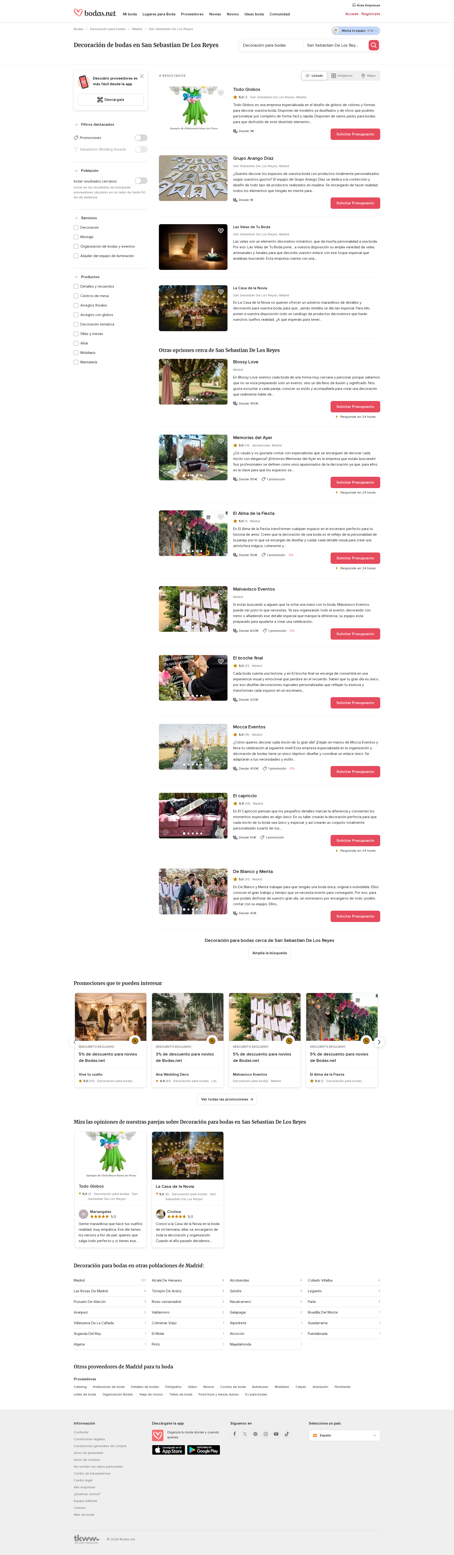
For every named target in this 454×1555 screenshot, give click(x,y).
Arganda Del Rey (87, 1333)
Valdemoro (161, 1312)
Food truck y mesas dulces (219, 1394)
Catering (80, 1387)
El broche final (248, 658)
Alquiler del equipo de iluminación (107, 256)
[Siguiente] (379, 1042)
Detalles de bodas (145, 1387)
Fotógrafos (173, 1387)
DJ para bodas (256, 1394)
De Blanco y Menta (253, 871)
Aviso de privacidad (88, 1453)
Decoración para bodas (108, 29)
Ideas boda (254, 14)
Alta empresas (84, 1487)
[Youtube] (276, 1434)
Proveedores (192, 14)
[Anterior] (75, 1042)
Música (208, 1387)
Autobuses (260, 1387)
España (325, 1435)
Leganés (315, 1291)
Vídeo (192, 1387)
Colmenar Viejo (164, 1323)
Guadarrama (317, 1323)
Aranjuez (81, 1312)
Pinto (156, 1344)
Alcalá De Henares (167, 1280)
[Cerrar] (142, 76)
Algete (79, 1344)
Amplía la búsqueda (270, 953)
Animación (320, 1387)
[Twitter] (245, 1434)
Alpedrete (238, 1323)
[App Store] (168, 1454)
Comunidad (280, 14)
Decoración (89, 227)
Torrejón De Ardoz (167, 1291)
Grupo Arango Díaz (253, 158)
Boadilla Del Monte (323, 1312)
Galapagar (238, 1312)
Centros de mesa (94, 296)
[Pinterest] (255, 1434)
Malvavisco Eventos (254, 589)
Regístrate (371, 14)
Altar (84, 343)
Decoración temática (97, 324)
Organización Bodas (117, 1394)
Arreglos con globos (96, 314)
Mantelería (88, 362)
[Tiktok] (286, 1434)
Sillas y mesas (91, 333)
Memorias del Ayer (252, 438)
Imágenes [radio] (345, 76)
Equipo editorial (85, 1501)
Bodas (79, 29)
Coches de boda (233, 1387)
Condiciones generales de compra (100, 1446)
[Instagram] (266, 1434)
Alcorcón (237, 1333)
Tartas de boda (180, 1394)
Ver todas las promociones (224, 1099)
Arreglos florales (93, 305)
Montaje (86, 237)
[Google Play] (203, 1454)
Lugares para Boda (159, 14)
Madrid (137, 29)
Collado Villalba (320, 1280)
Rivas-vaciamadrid (166, 1301)
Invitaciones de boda (109, 1387)
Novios (233, 14)
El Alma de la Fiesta (254, 513)
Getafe (235, 1291)
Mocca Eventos (249, 727)
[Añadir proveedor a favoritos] (221, 93)
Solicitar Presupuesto (355, 134)
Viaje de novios (151, 1394)
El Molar (158, 1333)
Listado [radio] (317, 76)
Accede (351, 14)
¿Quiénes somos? (87, 1494)
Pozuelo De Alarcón (90, 1301)
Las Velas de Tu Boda (251, 227)
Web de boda (84, 1515)
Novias (215, 14)
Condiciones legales (89, 1439)
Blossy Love (245, 362)
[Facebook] (234, 1434)
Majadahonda (240, 1344)
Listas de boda (85, 1394)
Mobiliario (88, 352)
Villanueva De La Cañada (94, 1323)
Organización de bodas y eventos (107, 246)
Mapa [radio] (371, 76)
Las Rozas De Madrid (91, 1291)
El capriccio (245, 796)
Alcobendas (239, 1280)
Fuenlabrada (317, 1333)
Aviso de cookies (87, 1460)
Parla (312, 1301)
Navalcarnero (240, 1301)
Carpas (301, 1387)
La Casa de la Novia (250, 288)
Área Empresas (368, 5)
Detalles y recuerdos (97, 286)
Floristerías (343, 1387)
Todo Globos (246, 89)
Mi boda (130, 14)
